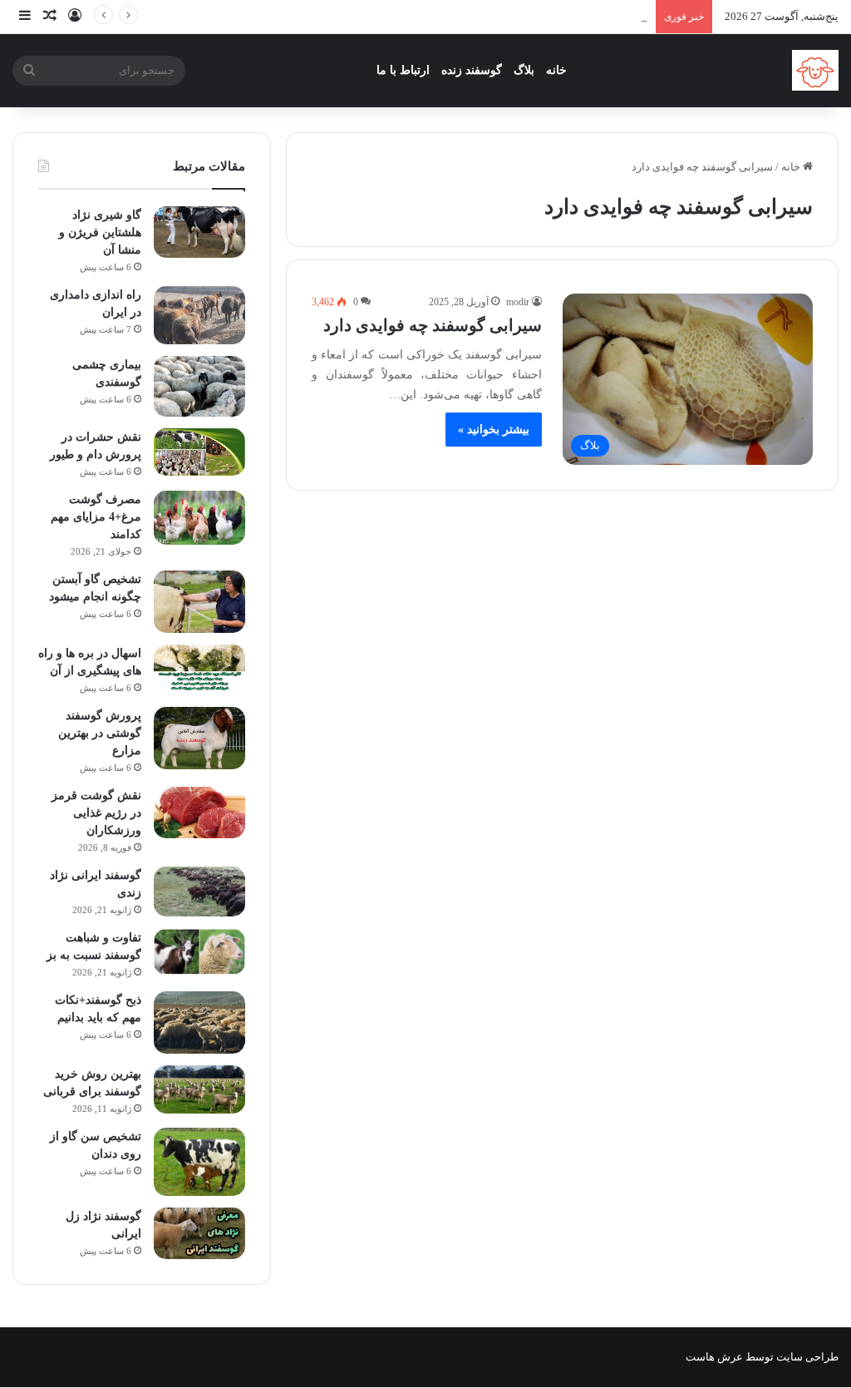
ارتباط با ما (403, 70)
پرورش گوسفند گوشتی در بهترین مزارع (99, 733)
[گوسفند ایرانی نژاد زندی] (199, 892)
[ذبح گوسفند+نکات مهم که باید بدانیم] (199, 1022)
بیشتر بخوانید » (493, 429)
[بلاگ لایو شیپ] (815, 70)
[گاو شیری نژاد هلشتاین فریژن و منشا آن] (199, 232)
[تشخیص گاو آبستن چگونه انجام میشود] (199, 602)
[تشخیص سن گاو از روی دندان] (199, 1162)
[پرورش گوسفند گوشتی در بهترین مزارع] (199, 738)
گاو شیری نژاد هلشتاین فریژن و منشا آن (100, 232)
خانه (556, 70)
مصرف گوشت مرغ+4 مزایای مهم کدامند (96, 517)
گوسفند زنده (471, 70)
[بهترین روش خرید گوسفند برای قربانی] (199, 1089)
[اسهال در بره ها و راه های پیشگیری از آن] (199, 668)
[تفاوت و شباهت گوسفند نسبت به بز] (199, 952)
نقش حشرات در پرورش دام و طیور (568, 16)
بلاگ (524, 70)
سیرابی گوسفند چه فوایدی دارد (432, 325)
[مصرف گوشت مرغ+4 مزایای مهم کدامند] (199, 518)
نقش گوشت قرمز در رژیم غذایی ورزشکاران (96, 813)
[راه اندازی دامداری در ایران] (199, 315)
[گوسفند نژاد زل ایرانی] (199, 1233)
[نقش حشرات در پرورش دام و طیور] (199, 452)
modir (517, 302)
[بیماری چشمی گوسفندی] (199, 386)
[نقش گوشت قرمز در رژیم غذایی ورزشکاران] (199, 812)
